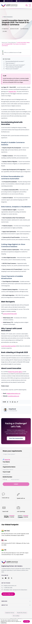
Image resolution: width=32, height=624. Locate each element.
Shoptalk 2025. (12, 91)
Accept (26, 621)
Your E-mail (6, 472)
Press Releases (12, 42)
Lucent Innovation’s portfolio (8, 346)
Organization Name (9, 467)
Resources (4, 42)
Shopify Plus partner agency (15, 371)
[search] (27, 5)
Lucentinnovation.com (13, 396)
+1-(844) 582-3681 (9, 1)
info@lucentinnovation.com (23, 1)
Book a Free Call (8, 594)
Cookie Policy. (4, 622)
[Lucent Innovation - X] (11, 578)
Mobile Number (7, 477)
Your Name (6, 462)
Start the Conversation (16, 438)
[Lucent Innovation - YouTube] (5, 578)
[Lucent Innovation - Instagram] (8, 578)
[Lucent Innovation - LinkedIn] (2, 578)
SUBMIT (16, 484)
